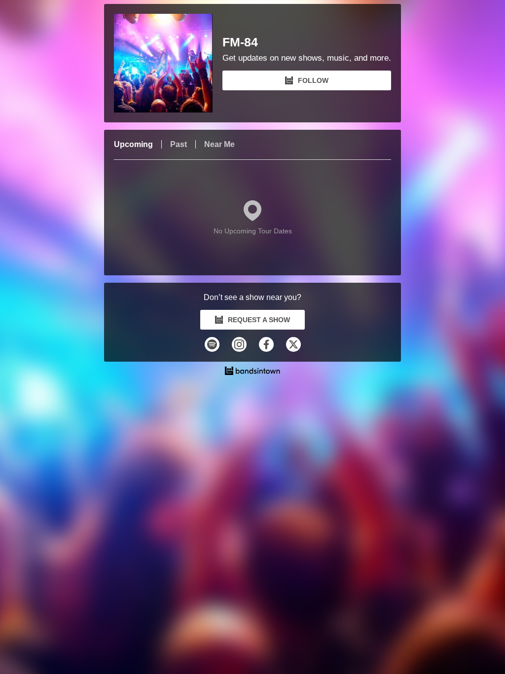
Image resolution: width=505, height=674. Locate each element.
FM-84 (240, 42)
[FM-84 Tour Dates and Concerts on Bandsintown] (252, 372)
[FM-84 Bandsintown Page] (168, 63)
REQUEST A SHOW (259, 320)
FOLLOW (313, 80)
